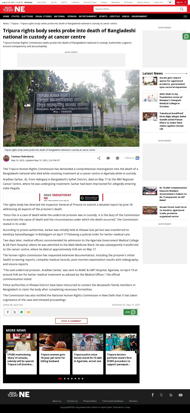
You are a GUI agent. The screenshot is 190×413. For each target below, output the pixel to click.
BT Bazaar (128, 2)
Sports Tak (158, 2)
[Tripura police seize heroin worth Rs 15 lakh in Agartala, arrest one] (87, 342)
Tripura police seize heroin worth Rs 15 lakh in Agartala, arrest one (88, 358)
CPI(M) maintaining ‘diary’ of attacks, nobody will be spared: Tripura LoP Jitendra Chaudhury (20, 359)
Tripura (14, 23)
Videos (125, 16)
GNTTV (64, 2)
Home (6, 16)
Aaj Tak (54, 2)
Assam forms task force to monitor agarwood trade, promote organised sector (173, 211)
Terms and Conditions (112, 401)
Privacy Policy (89, 401)
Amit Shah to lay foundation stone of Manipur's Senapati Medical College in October (171, 100)
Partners (133, 401)
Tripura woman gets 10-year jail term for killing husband (53, 358)
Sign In (179, 2)
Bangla (104, 2)
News (6, 23)
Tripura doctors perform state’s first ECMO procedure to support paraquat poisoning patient (119, 359)
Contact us (72, 401)
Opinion (71, 16)
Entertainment (88, 16)
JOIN (128, 312)
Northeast (28, 2)
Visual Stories (43, 16)
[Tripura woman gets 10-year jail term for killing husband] (54, 342)
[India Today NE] (14, 9)
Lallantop (75, 2)
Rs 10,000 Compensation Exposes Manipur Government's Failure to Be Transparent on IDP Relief (173, 194)
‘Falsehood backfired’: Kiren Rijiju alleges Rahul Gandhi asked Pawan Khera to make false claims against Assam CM (173, 121)
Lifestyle (115, 16)
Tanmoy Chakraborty (22, 156)
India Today (41, 2)
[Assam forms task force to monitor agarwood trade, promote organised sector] (150, 210)
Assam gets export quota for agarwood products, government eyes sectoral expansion (173, 82)
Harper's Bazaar (143, 2)
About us (57, 401)
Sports (103, 16)
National (59, 16)
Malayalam (115, 2)
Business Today (90, 2)
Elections (27, 16)
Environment (139, 16)
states (15, 16)
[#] (21, 312)
